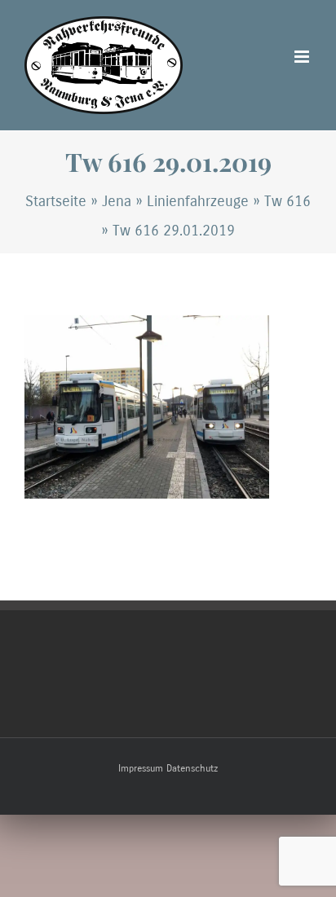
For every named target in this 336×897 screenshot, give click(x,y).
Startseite (55, 201)
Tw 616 (287, 201)
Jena (116, 201)
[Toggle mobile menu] (303, 56)
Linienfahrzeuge (198, 201)
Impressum (140, 768)
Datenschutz (192, 768)
